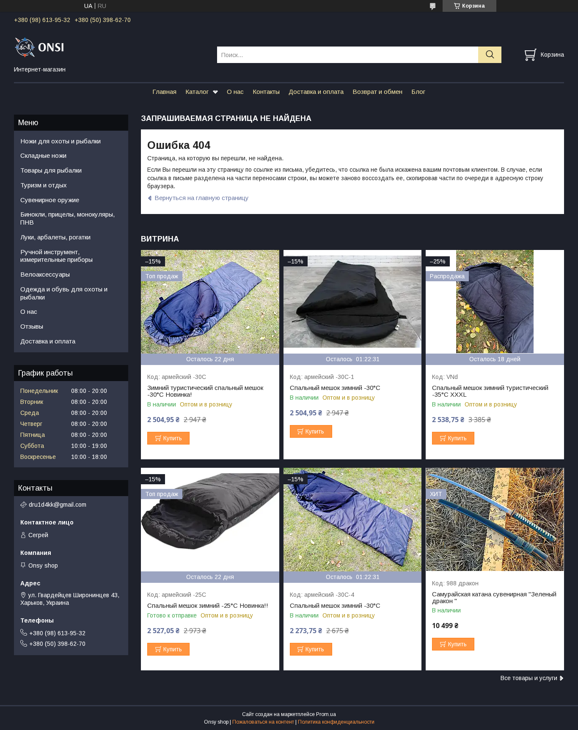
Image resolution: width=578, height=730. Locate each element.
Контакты (266, 91)
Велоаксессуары (45, 274)
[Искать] (489, 55)
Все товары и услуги (529, 678)
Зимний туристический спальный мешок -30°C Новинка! (205, 391)
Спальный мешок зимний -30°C (335, 387)
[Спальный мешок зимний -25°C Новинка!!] (210, 519)
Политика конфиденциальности (336, 722)
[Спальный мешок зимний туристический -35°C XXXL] (495, 302)
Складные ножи (43, 155)
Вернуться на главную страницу (201, 197)
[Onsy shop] (110, 47)
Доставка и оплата (316, 91)
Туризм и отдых (43, 185)
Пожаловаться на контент (263, 722)
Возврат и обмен (377, 91)
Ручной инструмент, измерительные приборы (56, 255)
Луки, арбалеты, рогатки (55, 237)
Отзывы (31, 326)
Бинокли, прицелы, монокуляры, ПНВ (67, 218)
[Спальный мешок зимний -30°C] (352, 302)
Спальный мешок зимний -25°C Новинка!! (207, 605)
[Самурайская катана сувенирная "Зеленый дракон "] (495, 519)
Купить (172, 438)
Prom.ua (326, 714)
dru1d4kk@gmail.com (57, 504)
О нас (235, 91)
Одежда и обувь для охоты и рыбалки (63, 293)
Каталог (197, 91)
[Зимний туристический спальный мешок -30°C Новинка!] (210, 302)
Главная (164, 91)
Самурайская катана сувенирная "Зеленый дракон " (494, 597)
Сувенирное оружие (49, 199)
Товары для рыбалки (51, 170)
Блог (418, 91)
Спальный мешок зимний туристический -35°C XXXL (490, 391)
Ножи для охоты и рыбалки (60, 141)
